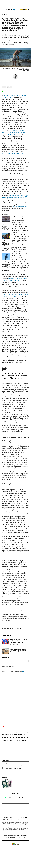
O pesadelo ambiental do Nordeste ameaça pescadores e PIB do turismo (6, 227)
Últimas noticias (6, 724)
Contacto (5, 835)
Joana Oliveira (13, 654)
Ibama (10, 661)
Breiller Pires (13, 644)
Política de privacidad (9, 837)
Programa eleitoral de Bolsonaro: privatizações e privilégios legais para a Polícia (14, 739)
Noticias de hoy (23, 839)
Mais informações (5, 667)
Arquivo (4, 777)
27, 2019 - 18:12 (17, 83)
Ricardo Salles (5, 661)
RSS (16, 839)
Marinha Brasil (16, 661)
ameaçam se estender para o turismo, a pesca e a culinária (14, 279)
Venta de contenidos (12, 835)
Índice (18, 839)
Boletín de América (7, 763)
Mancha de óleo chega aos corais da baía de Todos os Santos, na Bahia (18, 651)
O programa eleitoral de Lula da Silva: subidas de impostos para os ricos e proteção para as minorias (15, 734)
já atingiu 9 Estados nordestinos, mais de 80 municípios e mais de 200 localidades (14, 132)
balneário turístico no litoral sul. (12, 153)
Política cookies (24, 835)
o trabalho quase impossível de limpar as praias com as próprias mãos (15, 294)
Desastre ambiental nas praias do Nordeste (13, 18)
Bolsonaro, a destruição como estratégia (15, 727)
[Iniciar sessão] (28, 9)
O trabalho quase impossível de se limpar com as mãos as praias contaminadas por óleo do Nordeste (5, 245)
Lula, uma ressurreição (11, 730)
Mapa (15, 837)
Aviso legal (18, 835)
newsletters (5, 760)
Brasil (4, 15)
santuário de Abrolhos (19, 207)
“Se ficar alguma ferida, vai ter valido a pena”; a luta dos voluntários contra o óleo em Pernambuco (6, 266)
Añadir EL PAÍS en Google (9, 91)
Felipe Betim (15, 81)
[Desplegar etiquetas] (28, 661)
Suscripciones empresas (10, 839)
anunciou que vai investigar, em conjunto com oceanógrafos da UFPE (15, 196)
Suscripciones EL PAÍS (21, 837)
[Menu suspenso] (3, 9)
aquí (23, 671)
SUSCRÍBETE (23, 9)
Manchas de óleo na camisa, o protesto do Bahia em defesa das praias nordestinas (19, 641)
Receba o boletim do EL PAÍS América (12, 628)
